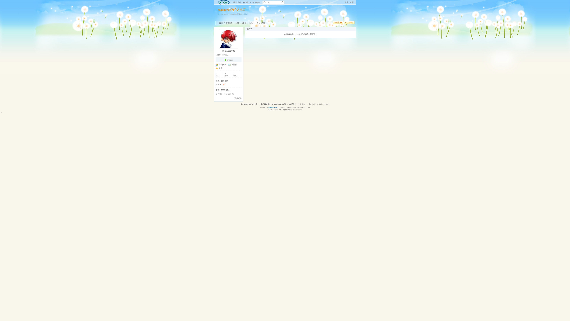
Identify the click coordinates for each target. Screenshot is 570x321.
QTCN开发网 (281, 110)
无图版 (302, 104)
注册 (351, 2)
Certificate (282, 107)
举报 (220, 68)
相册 (244, 23)
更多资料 (238, 98)
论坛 (240, 2)
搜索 (282, 2)
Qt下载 (246, 2)
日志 (237, 23)
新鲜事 (229, 23)
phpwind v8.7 (273, 107)
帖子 (252, 23)
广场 (252, 2)
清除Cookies (324, 104)
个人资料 (261, 23)
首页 (235, 2)
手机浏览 (312, 104)
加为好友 (222, 65)
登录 (346, 2)
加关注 (230, 60)
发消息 (234, 65)
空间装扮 (338, 22)
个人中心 (349, 22)
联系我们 (292, 104)
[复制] (245, 14)
